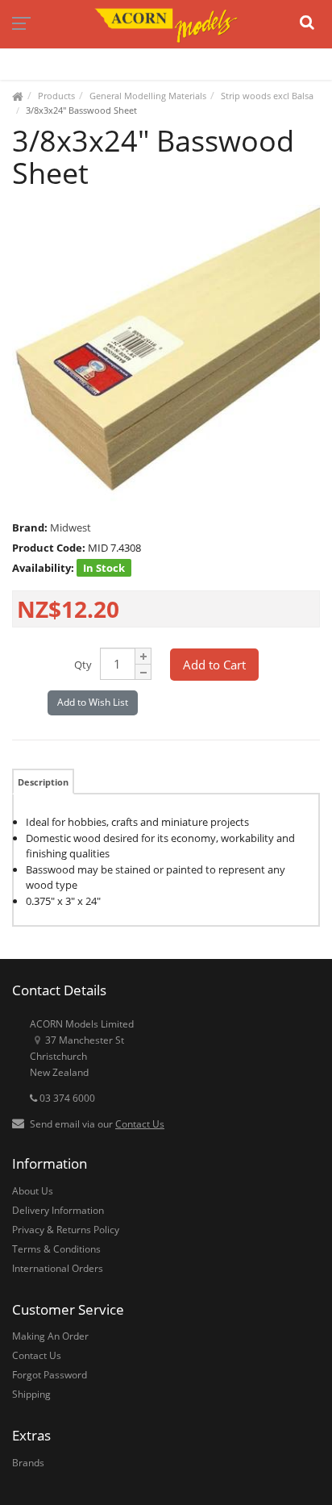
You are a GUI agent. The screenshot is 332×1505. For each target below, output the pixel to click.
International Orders (57, 1268)
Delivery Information (58, 1210)
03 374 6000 (66, 1098)
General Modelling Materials (147, 96)
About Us (32, 1191)
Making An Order (50, 1336)
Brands (28, 1463)
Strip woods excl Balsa (267, 96)
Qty (83, 664)
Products (56, 96)
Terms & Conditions (56, 1249)
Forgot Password (49, 1375)
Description (43, 782)
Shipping (31, 1394)
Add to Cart (214, 665)
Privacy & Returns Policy (65, 1229)
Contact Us (139, 1124)
